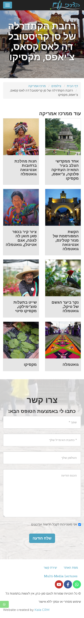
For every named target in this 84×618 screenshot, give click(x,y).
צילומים (56, 86)
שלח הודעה (42, 538)
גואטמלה (71, 364)
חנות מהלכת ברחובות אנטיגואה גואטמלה (25, 167)
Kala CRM (42, 610)
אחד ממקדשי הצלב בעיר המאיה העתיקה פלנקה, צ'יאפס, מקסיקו (65, 170)
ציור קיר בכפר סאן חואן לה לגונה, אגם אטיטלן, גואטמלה (21, 238)
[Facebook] (68, 584)
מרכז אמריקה (37, 86)
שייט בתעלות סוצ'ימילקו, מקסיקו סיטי (25, 306)
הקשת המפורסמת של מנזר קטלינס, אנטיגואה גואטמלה (66, 240)
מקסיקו (30, 364)
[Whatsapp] (77, 584)
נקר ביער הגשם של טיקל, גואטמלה (65, 306)
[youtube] (59, 584)
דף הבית (72, 86)
